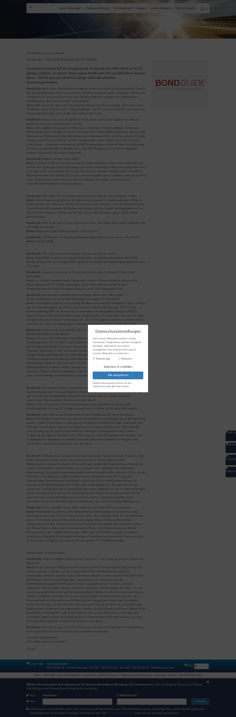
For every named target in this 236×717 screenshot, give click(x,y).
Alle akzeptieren (118, 375)
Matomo (126, 358)
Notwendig (103, 358)
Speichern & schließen (118, 366)
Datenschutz (99, 386)
